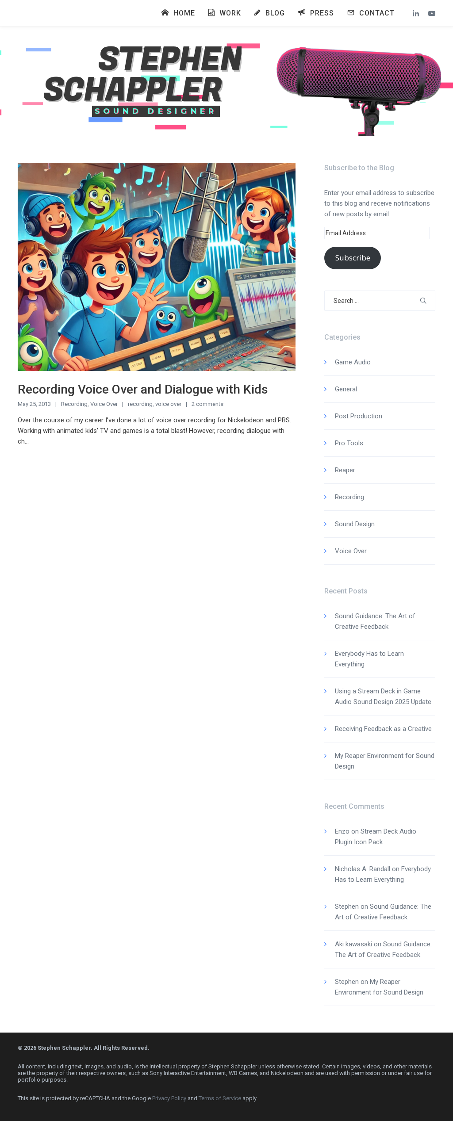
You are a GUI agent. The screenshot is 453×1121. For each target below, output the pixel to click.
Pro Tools (349, 443)
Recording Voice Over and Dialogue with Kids (143, 389)
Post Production (358, 416)
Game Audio (353, 362)
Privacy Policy (169, 1098)
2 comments (207, 404)
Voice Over (104, 404)
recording (140, 404)
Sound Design (355, 524)
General (346, 389)
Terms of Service (220, 1098)
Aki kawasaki (353, 944)
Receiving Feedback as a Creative (383, 729)
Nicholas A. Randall (362, 869)
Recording (74, 404)
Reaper (345, 470)
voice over (168, 404)
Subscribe (352, 258)
